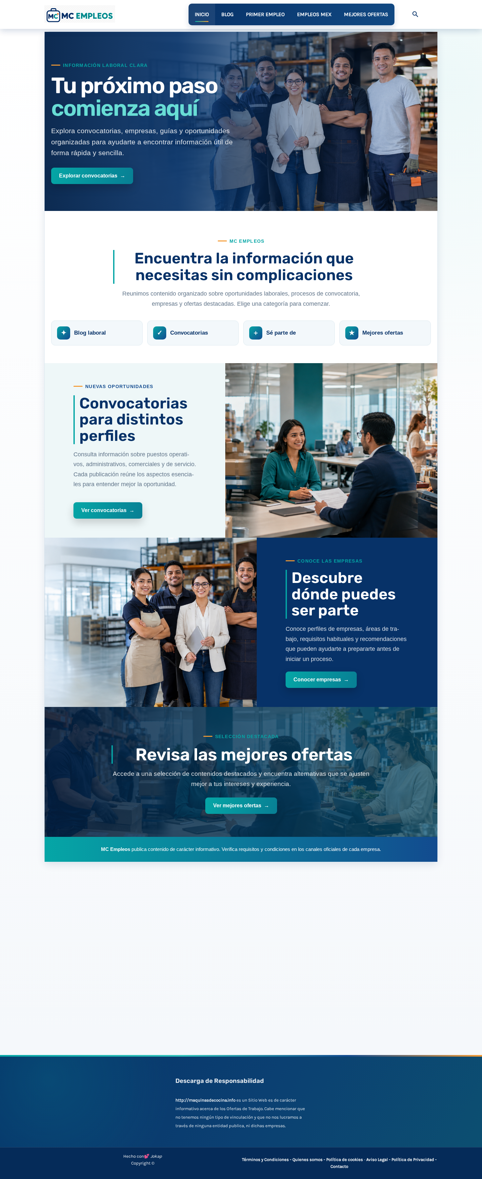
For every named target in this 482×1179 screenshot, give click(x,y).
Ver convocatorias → (107, 510)
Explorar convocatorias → (92, 175)
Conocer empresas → (321, 679)
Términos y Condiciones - (267, 1159)
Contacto (339, 1166)
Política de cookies (344, 1159)
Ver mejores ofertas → (241, 805)
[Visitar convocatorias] (331, 450)
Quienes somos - (309, 1159)
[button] (415, 14)
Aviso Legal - (379, 1159)
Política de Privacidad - (414, 1159)
